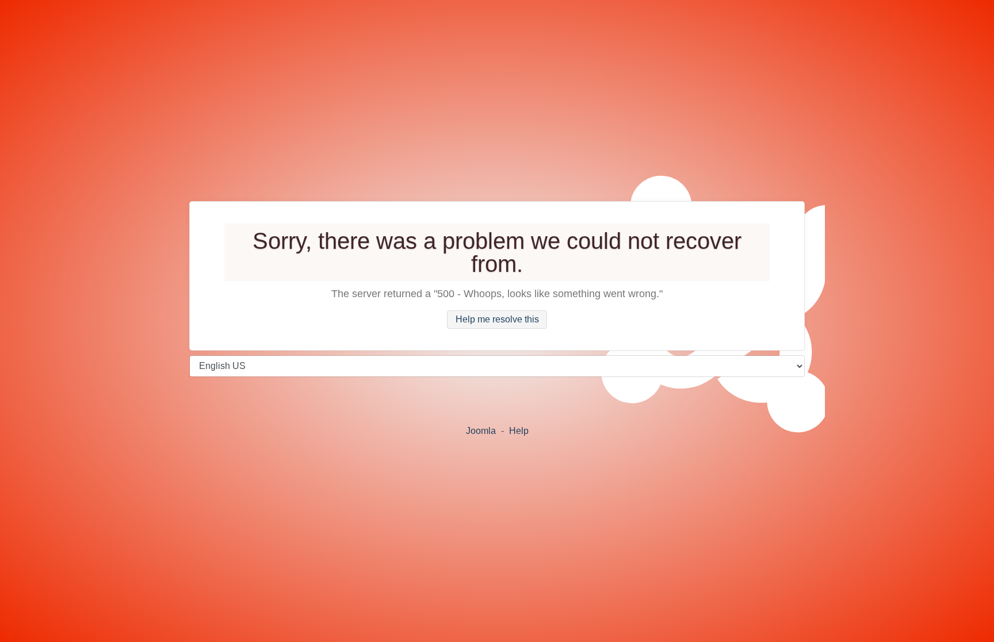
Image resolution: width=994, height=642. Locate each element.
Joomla (481, 431)
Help (519, 431)
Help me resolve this (497, 320)
